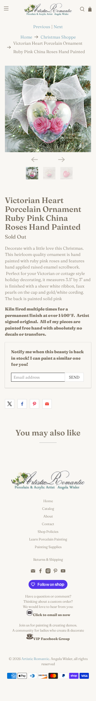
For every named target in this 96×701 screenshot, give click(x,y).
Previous (41, 26)
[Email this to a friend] (47, 404)
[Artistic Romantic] (48, 9)
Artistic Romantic (35, 659)
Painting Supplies (48, 547)
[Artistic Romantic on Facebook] (40, 572)
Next (58, 26)
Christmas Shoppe (58, 37)
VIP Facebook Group (51, 639)
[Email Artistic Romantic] (33, 572)
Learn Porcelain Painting (48, 539)
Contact (48, 524)
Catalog (48, 508)
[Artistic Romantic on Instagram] (48, 572)
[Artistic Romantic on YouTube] (63, 572)
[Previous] (34, 159)
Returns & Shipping (48, 559)
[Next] (61, 159)
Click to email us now (51, 615)
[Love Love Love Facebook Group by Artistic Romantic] (29, 639)
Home (26, 37)
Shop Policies (48, 531)
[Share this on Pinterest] (34, 404)
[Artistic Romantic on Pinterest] (55, 572)
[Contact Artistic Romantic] (29, 615)
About (48, 516)
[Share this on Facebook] (22, 404)
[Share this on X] (9, 404)
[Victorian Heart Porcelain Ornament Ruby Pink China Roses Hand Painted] (48, 109)
